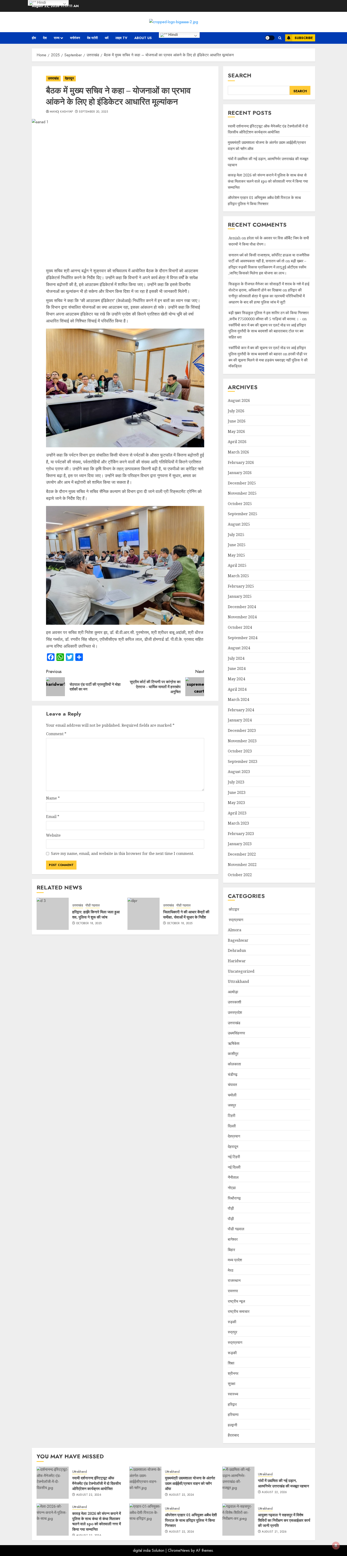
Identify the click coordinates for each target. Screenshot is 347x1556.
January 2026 (240, 472)
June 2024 (236, 668)
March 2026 (238, 452)
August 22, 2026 (88, 1495)
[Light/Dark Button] (270, 37)
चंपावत (232, 1084)
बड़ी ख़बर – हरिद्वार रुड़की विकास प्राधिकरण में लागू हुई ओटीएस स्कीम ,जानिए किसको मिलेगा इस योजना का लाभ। (267, 267)
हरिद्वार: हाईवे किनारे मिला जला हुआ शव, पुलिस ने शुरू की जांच (96, 914)
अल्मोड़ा (233, 991)
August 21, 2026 (274, 1532)
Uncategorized (241, 971)
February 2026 (241, 462)
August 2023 (239, 771)
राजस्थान (234, 1280)
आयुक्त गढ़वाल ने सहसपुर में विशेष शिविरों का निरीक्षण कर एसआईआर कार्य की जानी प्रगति (284, 1520)
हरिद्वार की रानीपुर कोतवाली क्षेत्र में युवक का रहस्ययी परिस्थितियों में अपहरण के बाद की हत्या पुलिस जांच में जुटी (267, 296)
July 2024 (236, 658)
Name (53, 798)
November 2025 (242, 493)
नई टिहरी (234, 1156)
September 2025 (242, 513)
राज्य (56, 37)
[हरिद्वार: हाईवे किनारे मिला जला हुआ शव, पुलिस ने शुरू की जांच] (53, 914)
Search (239, 75)
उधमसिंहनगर (236, 1033)
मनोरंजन (75, 37)
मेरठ (230, 1270)
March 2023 (238, 823)
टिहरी (231, 1115)
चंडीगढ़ (232, 1074)
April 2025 (237, 565)
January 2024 (240, 720)
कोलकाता (234, 1064)
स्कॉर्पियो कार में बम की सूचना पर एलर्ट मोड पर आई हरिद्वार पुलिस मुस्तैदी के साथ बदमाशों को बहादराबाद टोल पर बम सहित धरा (267, 331)
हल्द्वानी (232, 1425)
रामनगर (233, 1290)
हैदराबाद (233, 1435)
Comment (56, 733)
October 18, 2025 (89, 923)
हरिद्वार (232, 1404)
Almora (234, 929)
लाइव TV (121, 37)
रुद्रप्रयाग (235, 919)
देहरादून (69, 78)
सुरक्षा (231, 1383)
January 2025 (240, 596)
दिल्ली (232, 1126)
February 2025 (241, 586)
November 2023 (242, 740)
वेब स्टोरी (92, 37)
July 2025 (236, 534)
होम (34, 37)
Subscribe (304, 37)
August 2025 (239, 524)
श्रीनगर (233, 1373)
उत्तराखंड (53, 78)
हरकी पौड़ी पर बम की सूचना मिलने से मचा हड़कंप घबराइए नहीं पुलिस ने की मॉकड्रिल (268, 360)
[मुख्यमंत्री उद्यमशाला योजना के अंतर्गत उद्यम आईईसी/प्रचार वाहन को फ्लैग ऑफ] (145, 1483)
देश (45, 37)
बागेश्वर (233, 1239)
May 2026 (236, 431)
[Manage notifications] (336, 1545)
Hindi (172, 35)
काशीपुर (233, 1053)
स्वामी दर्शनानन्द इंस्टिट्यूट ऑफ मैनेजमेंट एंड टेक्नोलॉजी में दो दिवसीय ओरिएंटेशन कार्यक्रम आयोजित (268, 129)
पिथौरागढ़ (234, 1198)
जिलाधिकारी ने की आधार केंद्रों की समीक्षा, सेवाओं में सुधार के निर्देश (186, 914)
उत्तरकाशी (234, 1002)
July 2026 (236, 410)
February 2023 (241, 833)
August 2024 (239, 648)
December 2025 (242, 483)
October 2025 (240, 503)
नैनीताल (233, 1177)
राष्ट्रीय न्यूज (236, 1301)
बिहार (231, 1249)
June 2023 (236, 792)
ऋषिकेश (233, 1043)
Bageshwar (238, 940)
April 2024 (237, 689)
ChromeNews (179, 1550)
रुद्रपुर (232, 1332)
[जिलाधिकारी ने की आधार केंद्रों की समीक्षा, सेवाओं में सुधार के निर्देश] (143, 914)
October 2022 (240, 874)
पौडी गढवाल (92, 905)
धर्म (106, 37)
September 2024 (242, 637)
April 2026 (237, 441)
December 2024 (242, 606)
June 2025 (236, 544)
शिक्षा (231, 1363)
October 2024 (240, 627)
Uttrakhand (238, 981)
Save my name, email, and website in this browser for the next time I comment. (122, 853)
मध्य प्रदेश (235, 1259)
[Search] (280, 38)
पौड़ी (231, 1208)
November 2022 (242, 864)
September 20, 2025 (93, 112)
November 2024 (242, 617)
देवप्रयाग (234, 1136)
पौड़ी (231, 1218)
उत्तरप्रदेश (235, 1012)
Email (52, 816)
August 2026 (239, 400)
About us (143, 37)
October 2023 (240, 751)
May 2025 (236, 555)
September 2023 (242, 761)
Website (53, 835)
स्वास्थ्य (233, 1394)
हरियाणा (233, 1414)
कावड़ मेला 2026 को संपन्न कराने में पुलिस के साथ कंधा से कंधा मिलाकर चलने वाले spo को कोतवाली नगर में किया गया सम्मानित (268, 181)
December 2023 (242, 730)
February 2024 (241, 709)
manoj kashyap (61, 112)
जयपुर (232, 1105)
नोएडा (232, 1187)
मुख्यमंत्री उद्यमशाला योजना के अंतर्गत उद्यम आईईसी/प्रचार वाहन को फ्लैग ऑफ (190, 1483)
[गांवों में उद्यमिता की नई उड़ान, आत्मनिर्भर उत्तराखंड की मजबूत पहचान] (238, 1483)
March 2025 (238, 575)
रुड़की (232, 1321)
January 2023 (240, 843)
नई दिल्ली (234, 1167)
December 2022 (242, 854)
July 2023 (236, 782)
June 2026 (236, 421)
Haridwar (237, 960)
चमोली (232, 1095)
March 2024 (238, 699)
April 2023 (237, 813)
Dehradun (237, 950)
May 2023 (236, 802)
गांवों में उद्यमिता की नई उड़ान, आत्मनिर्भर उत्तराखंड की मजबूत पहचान (283, 1483)
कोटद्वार (233, 909)
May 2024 (236, 678)
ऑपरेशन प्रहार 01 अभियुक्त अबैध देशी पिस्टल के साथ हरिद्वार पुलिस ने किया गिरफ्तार (191, 1520)
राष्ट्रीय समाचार (239, 1311)
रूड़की (232, 1352)
